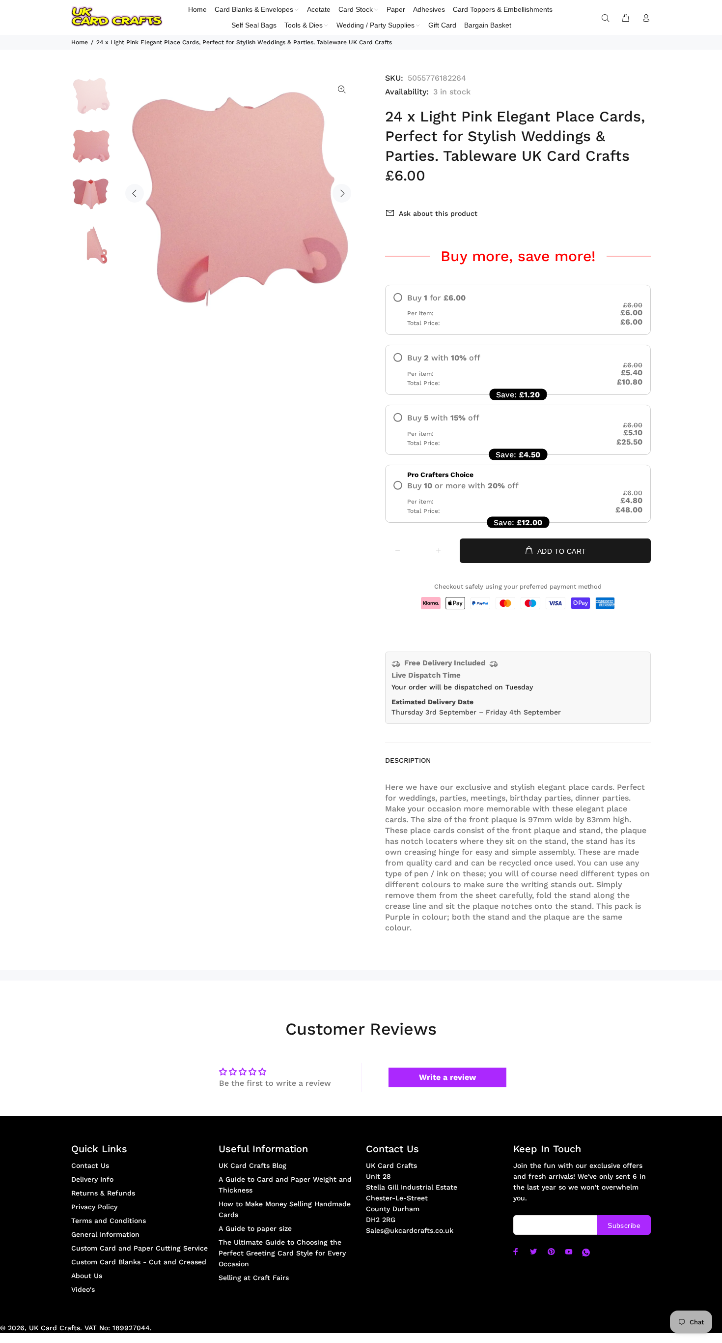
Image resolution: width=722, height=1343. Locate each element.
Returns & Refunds (103, 1193)
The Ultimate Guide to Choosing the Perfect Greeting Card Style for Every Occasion (282, 1253)
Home (79, 42)
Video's (83, 1289)
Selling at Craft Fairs (254, 1278)
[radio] (517, 310)
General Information (105, 1234)
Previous (134, 193)
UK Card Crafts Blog (252, 1165)
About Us (86, 1276)
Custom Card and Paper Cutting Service (139, 1248)
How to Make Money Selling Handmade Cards (285, 1209)
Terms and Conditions (108, 1220)
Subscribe (624, 1225)
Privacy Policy (94, 1207)
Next (342, 193)
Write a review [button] (447, 1077)
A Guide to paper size (255, 1228)
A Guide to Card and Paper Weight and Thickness (285, 1184)
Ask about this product (438, 213)
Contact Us (90, 1165)
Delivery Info (92, 1179)
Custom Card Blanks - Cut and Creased (138, 1262)
